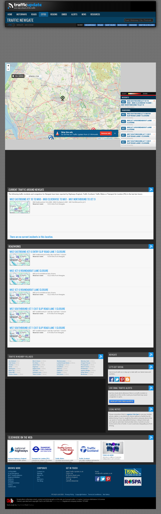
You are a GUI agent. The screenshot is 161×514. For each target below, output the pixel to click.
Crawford (60, 367)
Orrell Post (36, 365)
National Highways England (17, 458)
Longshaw (60, 365)
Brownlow (84, 374)
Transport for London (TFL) (41, 458)
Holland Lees (37, 372)
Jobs (38, 477)
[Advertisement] (113, 6)
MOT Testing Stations (15, 475)
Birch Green (36, 361)
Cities (10, 25)
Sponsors (40, 479)
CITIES (43, 14)
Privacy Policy (69, 494)
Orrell (10, 367)
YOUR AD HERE (108, 455)
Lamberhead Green (63, 363)
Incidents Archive (13, 483)
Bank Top (12, 370)
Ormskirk (132, 25)
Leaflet (99, 138)
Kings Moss (84, 372)
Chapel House (85, 363)
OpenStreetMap (108, 138)
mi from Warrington (137, 102)
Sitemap (39, 473)
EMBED (64, 14)
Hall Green (12, 363)
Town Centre (37, 374)
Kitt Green (60, 374)
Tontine (11, 365)
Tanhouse (12, 368)
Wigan (100, 25)
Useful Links (12, 487)
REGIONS (53, 14)
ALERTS (74, 14)
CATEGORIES (12, 472)
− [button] (8, 69)
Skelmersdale (90, 25)
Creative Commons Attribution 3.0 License (91, 499)
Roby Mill (12, 372)
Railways (11, 481)
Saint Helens (110, 25)
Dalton (59, 372)
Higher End (36, 368)
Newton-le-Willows (146, 25)
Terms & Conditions (94, 494)
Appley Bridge (85, 370)
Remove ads (105, 133)
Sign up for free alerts (121, 401)
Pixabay (31, 505)
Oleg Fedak (21, 505)
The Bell (35, 370)
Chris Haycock (57, 501)
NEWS (84, 14)
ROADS (34, 14)
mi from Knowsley (136, 114)
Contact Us (40, 472)
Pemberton (84, 368)
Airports (11, 479)
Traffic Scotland (84, 458)
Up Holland (12, 361)
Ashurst (59, 368)
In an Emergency (13, 473)
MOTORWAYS (22, 14)
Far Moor (35, 363)
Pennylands (85, 365)
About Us (40, 475)
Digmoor (35, 367)
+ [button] (8, 65)
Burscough (122, 25)
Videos (10, 485)
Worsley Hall (85, 361)
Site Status (106, 494)
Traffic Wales (59, 458)
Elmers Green (13, 374)
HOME (10, 14)
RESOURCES (95, 14)
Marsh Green (85, 367)
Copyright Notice (81, 494)
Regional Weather (14, 477)
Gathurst (59, 370)
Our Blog (40, 481)
